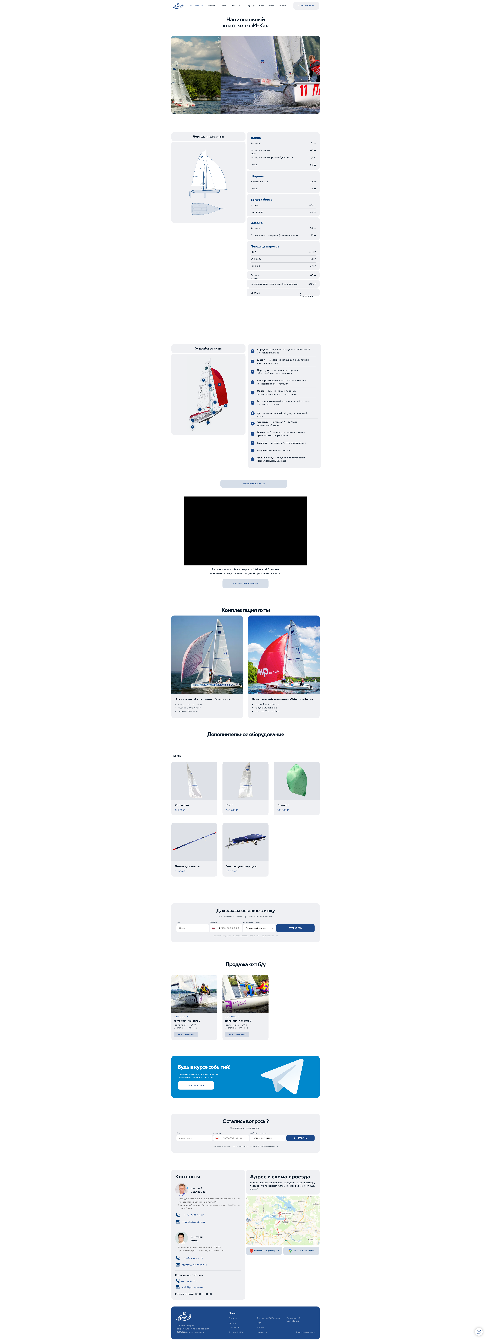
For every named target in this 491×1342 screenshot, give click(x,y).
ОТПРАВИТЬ (295, 928)
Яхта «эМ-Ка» (196, 6)
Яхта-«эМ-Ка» (236, 1332)
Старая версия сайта (305, 1332)
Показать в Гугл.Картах (303, 1251)
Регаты (224, 6)
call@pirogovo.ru (193, 1287)
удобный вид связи (258, 1133)
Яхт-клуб (211, 6)
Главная (233, 1318)
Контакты (283, 6)
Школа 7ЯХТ (237, 6)
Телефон (213, 922)
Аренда (251, 6)
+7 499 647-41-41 (191, 1281)
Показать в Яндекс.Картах (266, 1251)
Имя (178, 922)
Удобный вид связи (251, 922)
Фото (261, 6)
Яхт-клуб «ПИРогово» (268, 1318)
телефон (217, 1133)
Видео (271, 6)
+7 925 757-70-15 (192, 1258)
